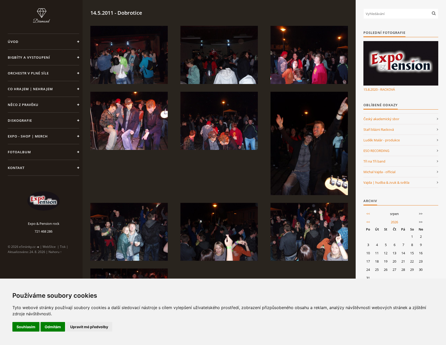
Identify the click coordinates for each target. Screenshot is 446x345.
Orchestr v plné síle (28, 73)
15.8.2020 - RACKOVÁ (379, 89)
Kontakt (16, 167)
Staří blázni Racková (378, 129)
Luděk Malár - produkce (381, 140)
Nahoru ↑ (55, 252)
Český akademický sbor (381, 119)
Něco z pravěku (23, 104)
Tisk (63, 246)
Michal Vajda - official (379, 172)
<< (368, 213)
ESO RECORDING (376, 150)
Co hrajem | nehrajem (30, 89)
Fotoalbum (19, 152)
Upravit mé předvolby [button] (89, 327)
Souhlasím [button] (26, 327)
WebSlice (49, 246)
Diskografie (20, 120)
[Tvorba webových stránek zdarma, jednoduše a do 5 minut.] (38, 247)
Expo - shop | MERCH (28, 136)
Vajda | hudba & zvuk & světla (386, 182)
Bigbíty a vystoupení (29, 57)
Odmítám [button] (53, 327)
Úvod (13, 41)
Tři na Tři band (374, 161)
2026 (394, 222)
